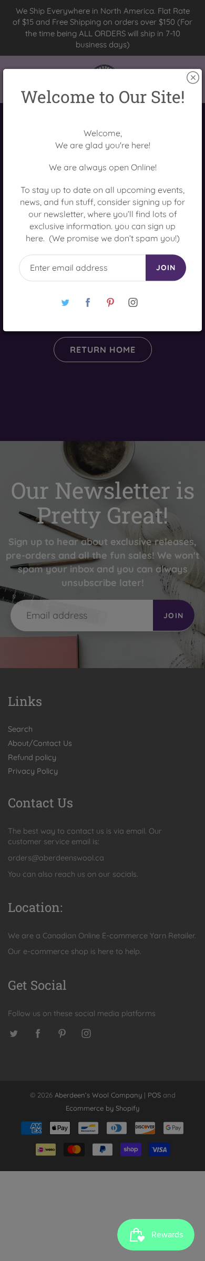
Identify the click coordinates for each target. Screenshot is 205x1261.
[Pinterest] (110, 302)
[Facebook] (87, 302)
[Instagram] (133, 302)
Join (166, 268)
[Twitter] (65, 302)
